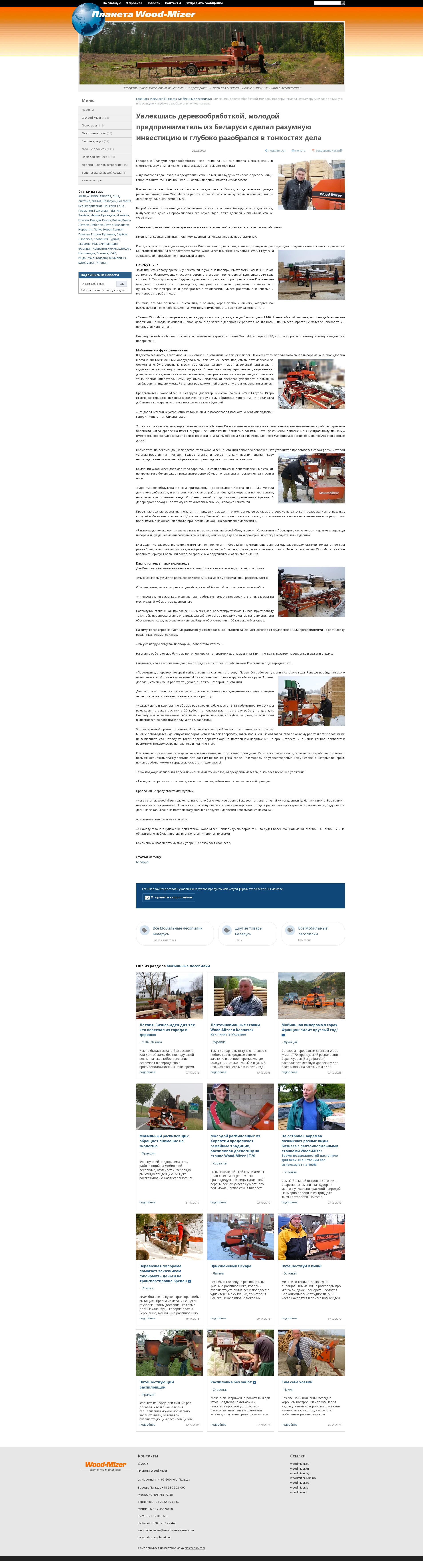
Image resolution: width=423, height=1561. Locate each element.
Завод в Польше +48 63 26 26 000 (162, 1487)
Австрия (84, 201)
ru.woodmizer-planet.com (155, 1537)
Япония (102, 263)
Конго (126, 220)
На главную (112, 3)
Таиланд (102, 258)
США (116, 196)
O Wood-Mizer (95, 118)
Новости (154, 3)
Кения (106, 220)
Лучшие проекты (97, 149)
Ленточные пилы (96, 133)
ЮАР (113, 253)
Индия (95, 215)
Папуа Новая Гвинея (108, 229)
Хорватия (100, 248)
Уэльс (96, 244)
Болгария (124, 201)
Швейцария (86, 263)
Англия (96, 201)
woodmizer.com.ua (303, 1478)
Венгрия (110, 206)
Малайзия (122, 225)
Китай (116, 220)
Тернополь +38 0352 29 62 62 (159, 1502)
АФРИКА (93, 196)
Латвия (83, 225)
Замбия (83, 215)
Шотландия (86, 253)
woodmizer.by (299, 1473)
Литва (108, 225)
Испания (123, 215)
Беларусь (109, 201)
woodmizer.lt (299, 1492)
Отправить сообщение (204, 3)
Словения (101, 239)
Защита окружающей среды (103, 172)
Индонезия (86, 258)
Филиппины (117, 258)
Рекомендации (95, 141)
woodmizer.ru (299, 1469)
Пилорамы (93, 125)
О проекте (134, 3)
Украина (84, 244)
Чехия (112, 248)
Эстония (102, 253)
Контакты (173, 3)
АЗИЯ (82, 196)
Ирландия (108, 215)
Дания (115, 210)
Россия (96, 234)
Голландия (101, 210)
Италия (83, 220)
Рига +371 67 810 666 (153, 1516)
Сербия (122, 234)
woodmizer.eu (300, 1464)
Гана (120, 206)
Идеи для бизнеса (98, 157)
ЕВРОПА (105, 196)
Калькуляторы (92, 180)
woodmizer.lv (299, 1487)
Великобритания (90, 206)
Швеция (124, 248)
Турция (114, 239)
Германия (85, 210)
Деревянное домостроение (104, 165)
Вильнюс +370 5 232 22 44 (156, 1523)
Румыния (108, 234)
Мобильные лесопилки (194, 99)
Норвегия (85, 229)
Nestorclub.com (195, 1548)
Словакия (85, 239)
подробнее (147, 1072)
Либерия (96, 225)
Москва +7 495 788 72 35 (155, 1495)
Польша (84, 234)
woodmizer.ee (300, 1483)
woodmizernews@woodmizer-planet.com (166, 1530)
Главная (142, 99)
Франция (84, 248)
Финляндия (109, 244)
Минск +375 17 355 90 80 (155, 1509)
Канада (95, 220)
